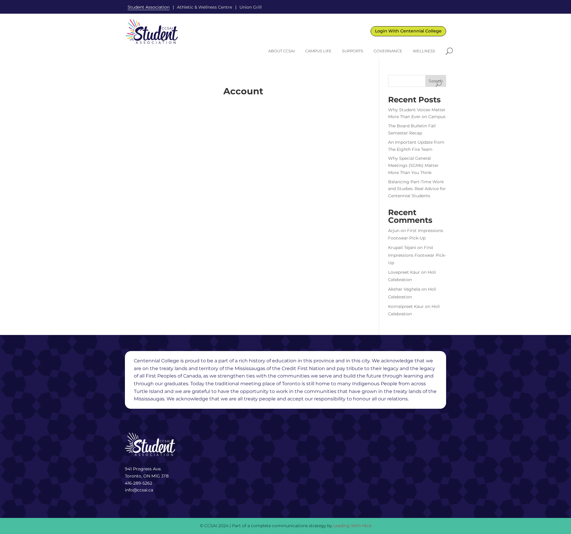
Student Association (149, 7)
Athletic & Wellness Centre (204, 7)
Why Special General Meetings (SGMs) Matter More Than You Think (413, 165)
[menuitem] (281, 51)
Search (436, 81)
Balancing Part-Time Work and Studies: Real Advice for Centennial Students (417, 189)
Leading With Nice (352, 525)
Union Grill (250, 7)
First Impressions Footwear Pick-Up (417, 255)
